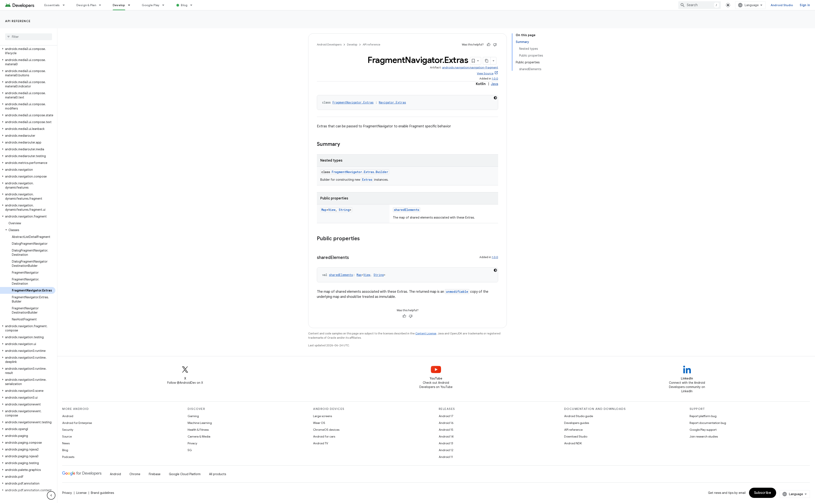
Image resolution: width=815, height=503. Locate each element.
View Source (485, 73)
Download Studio (575, 436)
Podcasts (68, 457)
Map (324, 210)
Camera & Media (199, 436)
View (331, 210)
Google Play (151, 5)
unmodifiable (457, 292)
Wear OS (319, 423)
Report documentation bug (708, 423)
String (344, 210)
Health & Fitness (198, 430)
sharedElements (406, 210)
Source (67, 436)
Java (494, 84)
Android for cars (324, 436)
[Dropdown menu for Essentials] (65, 5)
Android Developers (329, 44)
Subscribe (762, 493)
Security (67, 430)
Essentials (52, 5)
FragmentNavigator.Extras (353, 102)
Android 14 (446, 436)
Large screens (322, 416)
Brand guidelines (102, 492)
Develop (119, 5)
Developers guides (576, 423)
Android (67, 416)
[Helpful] (488, 44)
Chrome (134, 474)
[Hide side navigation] (51, 495)
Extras (367, 180)
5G (190, 450)
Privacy (192, 443)
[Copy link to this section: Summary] (344, 144)
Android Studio (782, 5)
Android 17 (446, 416)
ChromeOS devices (326, 430)
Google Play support (703, 430)
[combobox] (699, 5)
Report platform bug (703, 416)
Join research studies (704, 436)
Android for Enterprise (77, 423)
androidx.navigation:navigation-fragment (470, 67)
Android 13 (446, 443)
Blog (184, 5)
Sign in (805, 5)
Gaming (193, 416)
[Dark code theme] (495, 97)
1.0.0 (495, 78)
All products (217, 474)
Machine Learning (200, 423)
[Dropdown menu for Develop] (131, 5)
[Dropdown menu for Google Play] (165, 5)
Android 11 (446, 457)
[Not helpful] (495, 44)
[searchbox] (28, 36)
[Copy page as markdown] (487, 60)
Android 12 (446, 450)
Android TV (320, 443)
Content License (425, 333)
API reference (18, 21)
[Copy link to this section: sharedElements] (353, 257)
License (81, 492)
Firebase (154, 474)
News (66, 443)
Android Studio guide (578, 416)
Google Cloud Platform (185, 474)
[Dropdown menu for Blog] (193, 5)
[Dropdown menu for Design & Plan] (102, 5)
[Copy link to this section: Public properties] (364, 239)
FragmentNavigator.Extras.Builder (360, 172)
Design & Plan (86, 5)
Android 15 (446, 430)
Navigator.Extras (392, 102)
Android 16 (446, 423)
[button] (27, 51)
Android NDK (573, 443)
